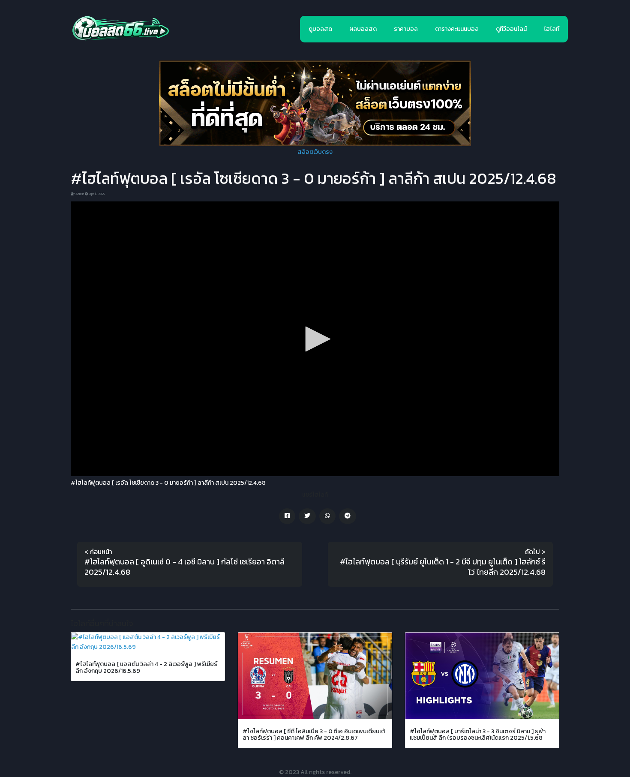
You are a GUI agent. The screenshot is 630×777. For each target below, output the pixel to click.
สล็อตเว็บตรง (315, 151)
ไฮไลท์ (551, 28)
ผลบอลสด (363, 28)
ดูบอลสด (320, 28)
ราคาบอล (406, 28)
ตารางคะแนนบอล (457, 28)
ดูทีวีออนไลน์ (511, 28)
